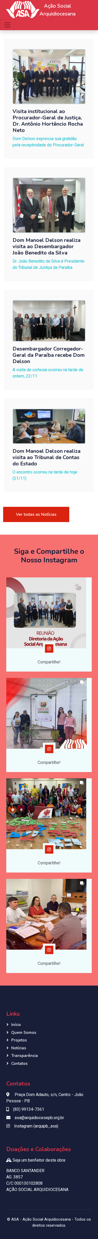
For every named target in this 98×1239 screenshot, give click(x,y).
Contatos (19, 1063)
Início (16, 1024)
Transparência (24, 1055)
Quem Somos (23, 1032)
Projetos (19, 1040)
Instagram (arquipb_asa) (36, 1126)
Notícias (18, 1048)
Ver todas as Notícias (36, 514)
